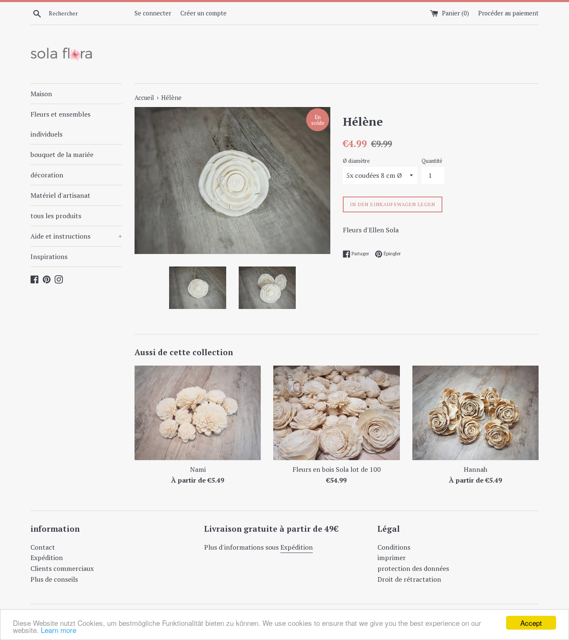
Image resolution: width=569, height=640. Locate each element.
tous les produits (55, 215)
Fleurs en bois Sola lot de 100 (336, 469)
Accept (531, 623)
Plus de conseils (54, 579)
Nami (198, 469)
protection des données (413, 568)
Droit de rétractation (409, 579)
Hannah (475, 469)
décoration (46, 174)
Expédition (46, 557)
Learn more (58, 630)
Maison (41, 93)
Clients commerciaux (62, 568)
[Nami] (198, 413)
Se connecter (153, 13)
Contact (42, 547)
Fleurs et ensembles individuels (60, 124)
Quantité (432, 160)
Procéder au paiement (508, 13)
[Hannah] (475, 413)
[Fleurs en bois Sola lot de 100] (336, 413)
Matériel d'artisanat (60, 195)
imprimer (391, 557)
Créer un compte (203, 13)
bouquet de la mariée (61, 154)
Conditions (393, 547)
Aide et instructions (76, 236)
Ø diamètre (356, 160)
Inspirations (48, 256)
